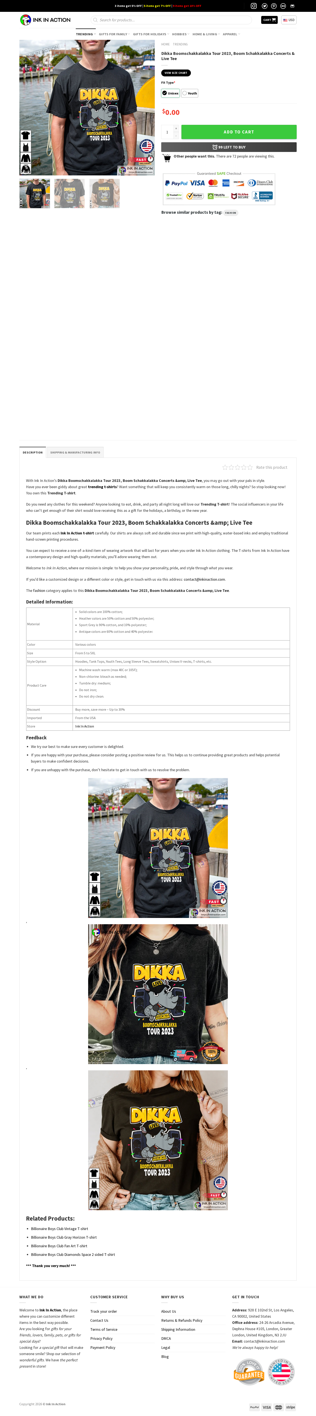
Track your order (103, 1311)
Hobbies (179, 34)
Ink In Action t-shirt (77, 533)
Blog (165, 1356)
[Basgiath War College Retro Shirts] (52, 282)
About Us (168, 1311)
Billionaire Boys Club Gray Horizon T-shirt (64, 1237)
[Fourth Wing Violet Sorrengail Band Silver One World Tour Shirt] (263, 282)
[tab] (32, 452)
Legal (165, 1347)
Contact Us (99, 1320)
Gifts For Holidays (149, 34)
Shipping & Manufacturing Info (75, 452)
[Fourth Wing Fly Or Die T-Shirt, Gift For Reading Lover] (122, 282)
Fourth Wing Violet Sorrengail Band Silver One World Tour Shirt (261, 327)
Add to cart (239, 132)
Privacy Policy (101, 1338)
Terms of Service (103, 1329)
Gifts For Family (113, 34)
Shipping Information (178, 1329)
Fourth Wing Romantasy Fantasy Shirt (188, 325)
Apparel (230, 34)
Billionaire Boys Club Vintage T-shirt (46, 423)
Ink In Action (84, 726)
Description (33, 452)
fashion (230, 212)
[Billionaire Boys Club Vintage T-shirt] (52, 380)
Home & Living (205, 34)
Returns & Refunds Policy (181, 1320)
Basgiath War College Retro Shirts (44, 325)
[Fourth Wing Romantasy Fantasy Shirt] (193, 282)
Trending (84, 34)
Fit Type (168, 82)
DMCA (166, 1338)
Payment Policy (102, 1347)
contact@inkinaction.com (204, 579)
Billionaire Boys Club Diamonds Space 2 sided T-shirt (73, 1254)
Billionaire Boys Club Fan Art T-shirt (59, 1245)
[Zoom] (25, 169)
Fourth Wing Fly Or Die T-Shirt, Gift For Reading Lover (118, 327)
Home (165, 44)
